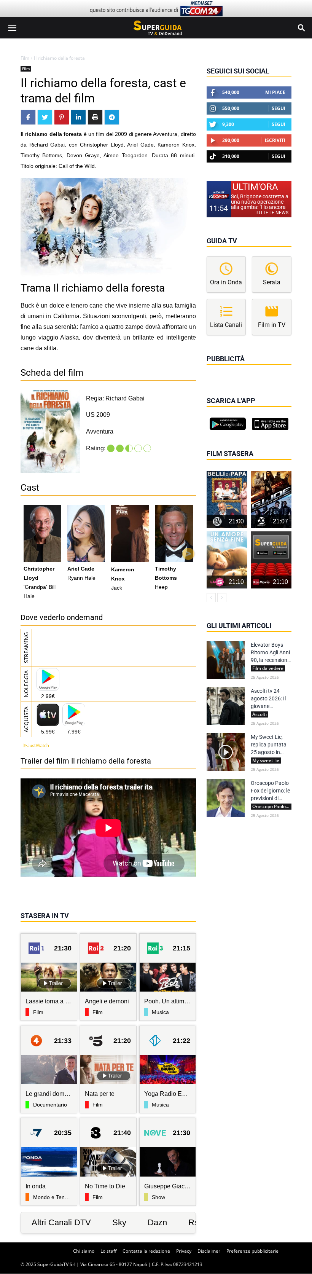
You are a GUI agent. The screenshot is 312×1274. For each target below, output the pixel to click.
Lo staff (108, 1251)
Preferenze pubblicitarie (252, 1251)
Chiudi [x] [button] (217, 369)
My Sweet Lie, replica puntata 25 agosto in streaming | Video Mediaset (271, 745)
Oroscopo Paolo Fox (271, 807)
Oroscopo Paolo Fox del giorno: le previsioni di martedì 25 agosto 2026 (270, 791)
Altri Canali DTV (61, 1222)
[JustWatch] (35, 745)
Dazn (157, 1222)
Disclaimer (208, 1251)
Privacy (183, 1251)
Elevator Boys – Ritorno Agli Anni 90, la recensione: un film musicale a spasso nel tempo (271, 653)
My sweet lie (265, 760)
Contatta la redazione (146, 1251)
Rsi (194, 1222)
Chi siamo (83, 1251)
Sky (119, 1222)
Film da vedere (267, 668)
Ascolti (259, 714)
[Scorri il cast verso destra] (188, 553)
